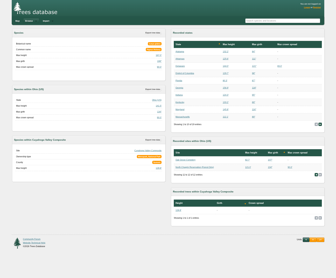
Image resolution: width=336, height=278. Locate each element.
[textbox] (282, 21)
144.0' (226, 66)
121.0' (248, 167)
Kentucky (180, 102)
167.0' (159, 55)
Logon (307, 7)
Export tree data (152, 33)
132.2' (226, 51)
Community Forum (31, 239)
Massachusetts (183, 117)
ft (306, 240)
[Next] (320, 124)
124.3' (226, 95)
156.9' (226, 88)
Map (17, 21)
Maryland (180, 109)
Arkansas (180, 59)
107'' (270, 160)
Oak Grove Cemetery (185, 160)
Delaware (180, 66)
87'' (253, 80)
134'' (159, 112)
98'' (253, 73)
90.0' (159, 67)
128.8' (159, 168)
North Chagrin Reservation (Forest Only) (195, 167)
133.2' (226, 102)
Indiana (179, 95)
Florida (179, 80)
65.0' (279, 66)
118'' (254, 88)
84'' (253, 51)
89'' (253, 102)
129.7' (226, 73)
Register (317, 7)
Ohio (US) (157, 100)
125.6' (226, 59)
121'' (254, 66)
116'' (254, 109)
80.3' (225, 80)
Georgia (179, 88)
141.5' (159, 106)
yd (320, 240)
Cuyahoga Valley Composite (148, 150)
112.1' (225, 117)
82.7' (247, 160)
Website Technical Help (34, 243)
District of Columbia (185, 73)
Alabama (180, 51)
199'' (159, 61)
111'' (254, 59)
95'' (253, 95)
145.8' (226, 109)
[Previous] (316, 174)
